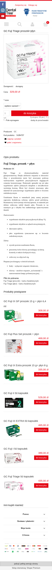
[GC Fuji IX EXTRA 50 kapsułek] (15, 431)
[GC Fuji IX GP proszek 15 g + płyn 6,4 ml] (15, 316)
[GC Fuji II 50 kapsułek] (15, 403)
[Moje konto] (32, 24)
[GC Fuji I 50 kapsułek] (15, 458)
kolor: (6, 100)
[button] (6, 24)
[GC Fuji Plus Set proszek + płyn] (15, 345)
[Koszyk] (45, 24)
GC (15, 132)
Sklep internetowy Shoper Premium (26, 568)
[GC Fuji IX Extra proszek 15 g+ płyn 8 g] (15, 375)
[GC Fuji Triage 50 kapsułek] (15, 486)
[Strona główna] (26, 12)
